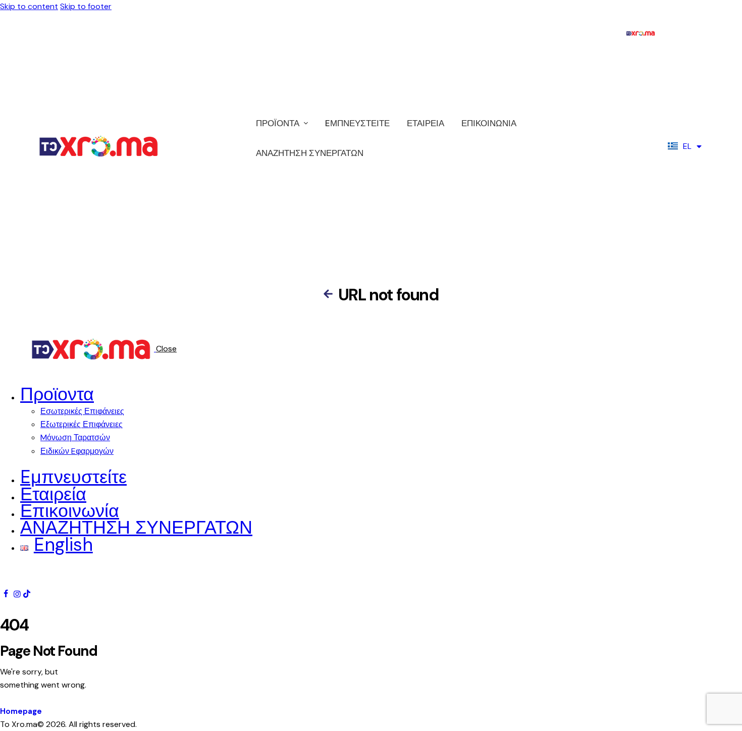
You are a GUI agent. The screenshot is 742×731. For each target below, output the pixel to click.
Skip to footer (86, 6)
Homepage (21, 711)
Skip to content (29, 6)
